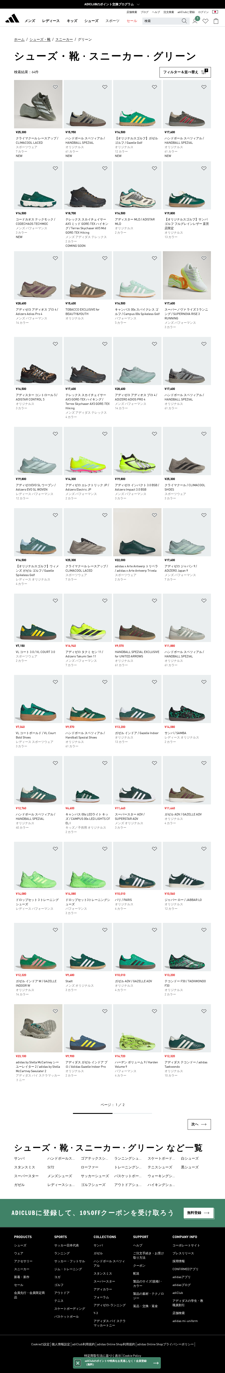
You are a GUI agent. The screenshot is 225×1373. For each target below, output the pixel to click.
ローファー (89, 1167)
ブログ (145, 12)
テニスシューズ (160, 1167)
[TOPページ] (12, 19)
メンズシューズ (59, 1176)
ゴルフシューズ (93, 1185)
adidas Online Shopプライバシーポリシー (165, 1344)
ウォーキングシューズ (162, 1177)
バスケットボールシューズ (128, 1177)
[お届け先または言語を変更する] (215, 12)
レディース (51, 21)
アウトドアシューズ (128, 1185)
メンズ (30, 21)
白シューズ (190, 1158)
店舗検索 (132, 12)
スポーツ (112, 21)
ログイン (203, 12)
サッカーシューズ (95, 1176)
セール (132, 21)
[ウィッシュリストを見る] (205, 21)
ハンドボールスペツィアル (61, 1159)
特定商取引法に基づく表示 (102, 1355)
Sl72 (50, 1167)
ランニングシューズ (128, 1159)
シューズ (91, 21)
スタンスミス (24, 1167)
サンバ (19, 1158)
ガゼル (19, 1185)
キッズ (72, 21)
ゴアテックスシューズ (95, 1159)
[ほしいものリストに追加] (55, 88)
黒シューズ (190, 1167)
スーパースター (26, 1176)
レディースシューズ (61, 1185)
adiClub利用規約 (83, 1344)
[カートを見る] (216, 21)
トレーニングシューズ (128, 1168)
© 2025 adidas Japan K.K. (112, 1367)
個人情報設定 (61, 1344)
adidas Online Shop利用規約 (116, 1344)
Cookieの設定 (40, 1344)
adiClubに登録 (186, 12)
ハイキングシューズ (162, 1185)
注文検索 (168, 12)
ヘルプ (156, 12)
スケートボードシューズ (162, 1159)
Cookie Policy (132, 1355)
